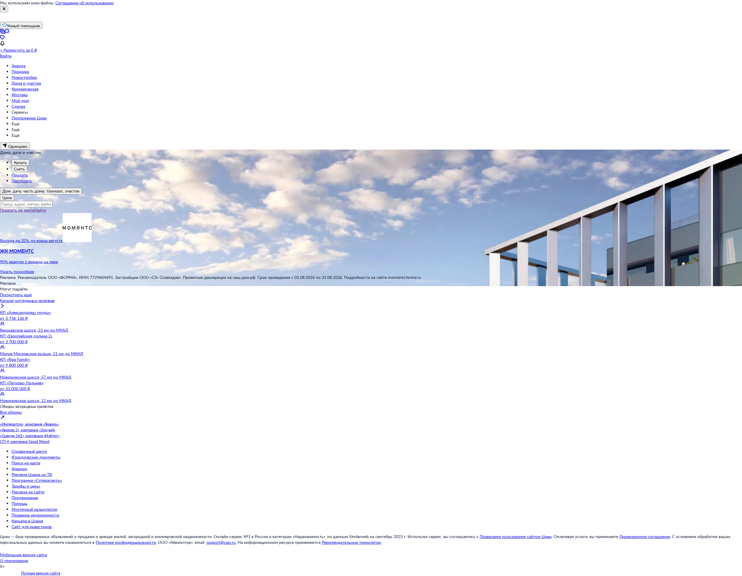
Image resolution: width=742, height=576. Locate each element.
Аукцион (19, 468)
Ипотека (20, 94)
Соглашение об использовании (84, 3)
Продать (20, 175)
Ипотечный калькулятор (34, 509)
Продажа (20, 71)
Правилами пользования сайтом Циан (516, 536)
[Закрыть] (4, 9)
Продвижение (25, 497)
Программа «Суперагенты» (37, 480)
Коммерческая (25, 89)
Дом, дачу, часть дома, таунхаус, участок (40, 191)
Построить (22, 180)
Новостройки (24, 77)
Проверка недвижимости (35, 515)
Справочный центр (29, 451)
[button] (371, 256)
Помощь (20, 503)
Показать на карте (17, 210)
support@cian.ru (221, 542)
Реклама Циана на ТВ (32, 474)
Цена (7, 197)
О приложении (14, 560)
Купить (20, 162)
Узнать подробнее (17, 271)
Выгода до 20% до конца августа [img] (31, 240)
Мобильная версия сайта (23, 554)
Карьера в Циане (27, 521)
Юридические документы (36, 457)
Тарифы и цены (26, 486)
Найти (40, 210)
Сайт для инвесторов (32, 526)
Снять (19, 169)
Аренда (19, 65)
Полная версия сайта (40, 573)
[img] (77, 240)
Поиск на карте (26, 463)
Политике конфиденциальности (126, 542)
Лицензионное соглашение (644, 536)
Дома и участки (26, 83)
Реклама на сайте (28, 492)
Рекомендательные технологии (351, 542)
